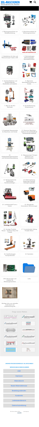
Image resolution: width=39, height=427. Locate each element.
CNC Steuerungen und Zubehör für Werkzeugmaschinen (9, 280)
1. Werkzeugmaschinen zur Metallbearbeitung (10, 32)
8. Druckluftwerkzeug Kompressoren (29, 106)
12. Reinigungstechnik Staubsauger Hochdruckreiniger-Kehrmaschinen (9, 181)
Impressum (19, 376)
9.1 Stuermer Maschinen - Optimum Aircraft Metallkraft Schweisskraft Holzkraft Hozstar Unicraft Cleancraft (29, 132)
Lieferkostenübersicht (19, 400)
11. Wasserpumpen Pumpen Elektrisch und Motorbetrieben (29, 156)
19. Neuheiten (29, 254)
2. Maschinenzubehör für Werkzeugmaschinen (29, 32)
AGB (19, 371)
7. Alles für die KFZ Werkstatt (9, 106)
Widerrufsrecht (19, 381)
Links (29, 278)
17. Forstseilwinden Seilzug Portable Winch (29, 229)
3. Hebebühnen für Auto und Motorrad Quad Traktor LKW (10, 56)
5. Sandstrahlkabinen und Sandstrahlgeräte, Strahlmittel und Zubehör (9, 82)
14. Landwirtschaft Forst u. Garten (10, 205)
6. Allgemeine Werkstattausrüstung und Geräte (29, 82)
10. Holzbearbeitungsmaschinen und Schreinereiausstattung (10, 156)
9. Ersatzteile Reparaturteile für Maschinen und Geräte (10, 131)
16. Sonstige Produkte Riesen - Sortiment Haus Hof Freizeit (10, 230)
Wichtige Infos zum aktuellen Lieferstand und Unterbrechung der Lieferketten (10, 305)
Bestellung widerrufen (19, 390)
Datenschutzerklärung (19, 405)
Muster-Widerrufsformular (19, 386)
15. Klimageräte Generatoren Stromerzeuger (29, 205)
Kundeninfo (19, 395)
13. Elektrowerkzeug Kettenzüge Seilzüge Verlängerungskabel (29, 181)
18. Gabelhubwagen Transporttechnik (10, 254)
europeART (19, 412)
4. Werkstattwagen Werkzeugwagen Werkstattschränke (29, 57)
